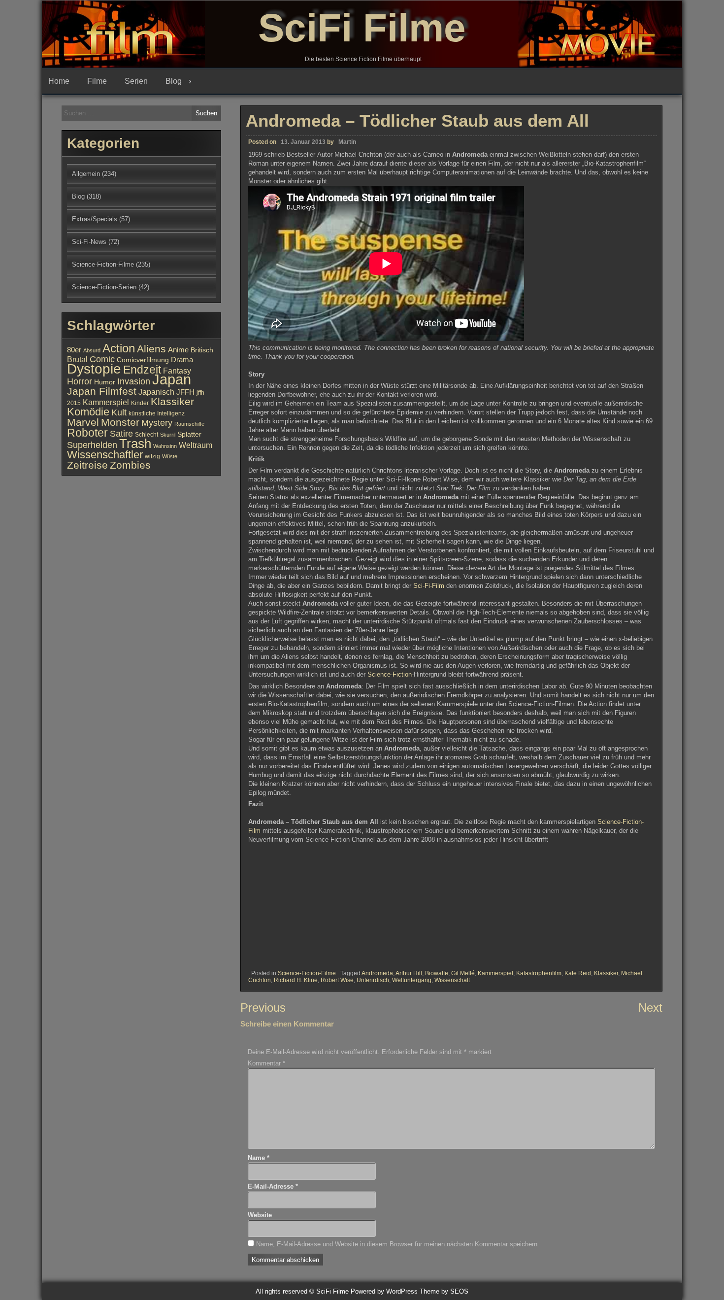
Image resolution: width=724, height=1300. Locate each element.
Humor (104, 382)
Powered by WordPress (384, 1291)
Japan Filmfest (101, 391)
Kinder (140, 403)
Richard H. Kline (296, 980)
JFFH (185, 392)
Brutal (77, 359)
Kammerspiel (495, 973)
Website (260, 1215)
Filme (97, 81)
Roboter (87, 432)
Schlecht (146, 434)
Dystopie (94, 368)
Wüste (169, 456)
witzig (152, 456)
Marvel (83, 422)
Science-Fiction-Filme (307, 973)
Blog (173, 81)
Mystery (156, 422)
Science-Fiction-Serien (104, 287)
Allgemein (86, 173)
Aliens (151, 348)
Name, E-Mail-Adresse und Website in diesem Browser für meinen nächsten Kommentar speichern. (397, 1244)
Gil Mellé (463, 973)
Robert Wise (337, 980)
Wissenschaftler (105, 454)
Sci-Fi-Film (428, 585)
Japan (171, 379)
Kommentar (266, 1063)
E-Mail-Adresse (273, 1186)
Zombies (130, 465)
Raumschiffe (189, 424)
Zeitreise (87, 465)
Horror (79, 381)
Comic (102, 359)
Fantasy (177, 370)
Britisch (202, 350)
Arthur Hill (408, 973)
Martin (347, 141)
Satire (121, 433)
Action (118, 348)
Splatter (189, 434)
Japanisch (156, 391)
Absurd (91, 350)
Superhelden (92, 445)
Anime (178, 350)
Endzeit (142, 369)
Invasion (133, 381)
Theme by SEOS (444, 1291)
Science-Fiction (389, 674)
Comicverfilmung (143, 360)
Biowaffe (436, 973)
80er (74, 350)
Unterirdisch (373, 980)
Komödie (88, 412)
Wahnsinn (165, 446)
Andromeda (377, 973)
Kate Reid (577, 973)
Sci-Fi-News (89, 241)
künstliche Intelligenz (157, 413)
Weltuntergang (411, 980)
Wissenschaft (452, 980)
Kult (119, 412)
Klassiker (606, 973)
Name (258, 1158)
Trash (135, 443)
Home (58, 81)
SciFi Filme (362, 28)
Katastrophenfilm (538, 973)
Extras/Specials (94, 219)
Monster (120, 422)
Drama (182, 360)
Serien (136, 81)
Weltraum (195, 445)
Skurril (167, 435)
